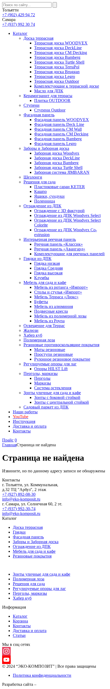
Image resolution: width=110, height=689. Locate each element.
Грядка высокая (48, 273)
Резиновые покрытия (32, 556)
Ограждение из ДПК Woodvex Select (67, 215)
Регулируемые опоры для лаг (50, 364)
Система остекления (52, 388)
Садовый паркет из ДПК (46, 407)
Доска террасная (38, 38)
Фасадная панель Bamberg (58, 139)
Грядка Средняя (48, 268)
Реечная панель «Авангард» (59, 249)
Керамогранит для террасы (47, 95)
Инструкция (24, 421)
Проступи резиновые (53, 354)
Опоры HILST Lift (51, 368)
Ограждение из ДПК (42, 206)
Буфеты (41, 301)
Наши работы (25, 412)
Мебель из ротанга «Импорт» (61, 287)
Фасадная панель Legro (55, 143)
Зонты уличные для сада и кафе (52, 392)
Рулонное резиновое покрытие (62, 359)
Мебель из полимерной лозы (60, 316)
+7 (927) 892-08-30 (19, 494)
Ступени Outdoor (49, 110)
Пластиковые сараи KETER (59, 186)
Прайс (8, 440)
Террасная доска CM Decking (60, 52)
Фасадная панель (38, 115)
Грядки (19, 532)
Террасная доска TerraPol (56, 67)
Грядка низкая (47, 263)
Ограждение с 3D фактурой (59, 210)
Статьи (19, 635)
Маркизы (42, 383)
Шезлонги (32, 177)
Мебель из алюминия (53, 306)
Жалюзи (30, 330)
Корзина (20, 621)
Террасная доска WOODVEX (61, 43)
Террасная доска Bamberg (57, 57)
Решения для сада (39, 182)
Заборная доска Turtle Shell (58, 167)
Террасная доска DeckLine (58, 48)
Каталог (20, 33)
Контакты (22, 431)
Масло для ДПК (48, 91)
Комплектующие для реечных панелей (69, 253)
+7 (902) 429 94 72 (18, 15)
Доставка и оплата (29, 426)
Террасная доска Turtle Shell (59, 62)
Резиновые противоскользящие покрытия (61, 345)
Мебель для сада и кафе (44, 282)
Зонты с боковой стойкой (57, 397)
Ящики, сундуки (49, 196)
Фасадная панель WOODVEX (61, 119)
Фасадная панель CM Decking (61, 134)
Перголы (42, 378)
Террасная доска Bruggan (57, 71)
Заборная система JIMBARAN (61, 172)
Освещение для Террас (44, 325)
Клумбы (41, 277)
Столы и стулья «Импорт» (58, 292)
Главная (9, 445)
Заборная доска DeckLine (57, 158)
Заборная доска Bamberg (56, 162)
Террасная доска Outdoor (56, 81)
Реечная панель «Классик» (58, 244)
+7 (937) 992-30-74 (19, 508)
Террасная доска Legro (54, 76)
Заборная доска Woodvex (56, 153)
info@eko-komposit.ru (21, 499)
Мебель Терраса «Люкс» (56, 297)
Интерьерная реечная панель (49, 239)
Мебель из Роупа (49, 321)
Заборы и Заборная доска (46, 148)
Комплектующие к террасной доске (66, 86)
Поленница (44, 201)
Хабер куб (32, 335)
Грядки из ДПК (37, 258)
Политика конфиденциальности (42, 675)
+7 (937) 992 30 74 (18, 24)
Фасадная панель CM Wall (58, 129)
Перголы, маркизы (40, 373)
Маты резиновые (49, 349)
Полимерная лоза (39, 340)
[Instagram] (55, 651)
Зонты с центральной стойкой (61, 402)
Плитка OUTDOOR (52, 100)
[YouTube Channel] (55, 659)
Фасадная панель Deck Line (59, 124)
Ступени (31, 105)
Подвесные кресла (51, 311)
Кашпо (40, 191)
